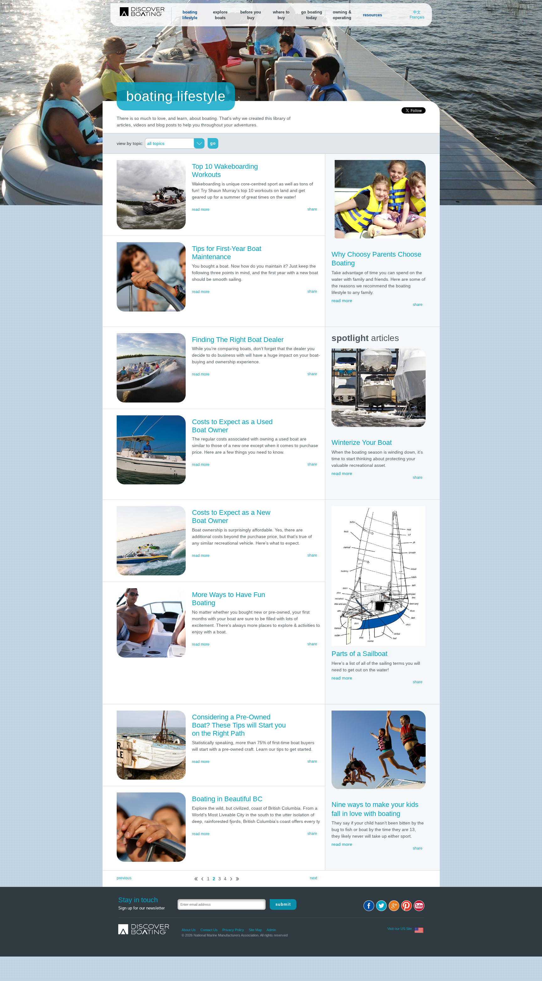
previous (124, 878)
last (237, 879)
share (417, 304)
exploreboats (220, 15)
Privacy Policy (233, 930)
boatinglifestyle (189, 15)
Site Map (255, 930)
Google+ (394, 906)
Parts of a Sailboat (359, 654)
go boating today (311, 15)
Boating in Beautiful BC (227, 799)
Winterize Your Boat (362, 442)
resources (372, 15)
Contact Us (209, 930)
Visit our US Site (399, 928)
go (213, 143)
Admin (271, 930)
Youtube (419, 906)
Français (417, 17)
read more (201, 209)
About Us (189, 930)
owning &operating (342, 15)
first (196, 879)
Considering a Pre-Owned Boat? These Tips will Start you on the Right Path (239, 725)
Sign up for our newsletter (141, 908)
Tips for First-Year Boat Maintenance (226, 253)
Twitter (381, 906)
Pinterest (406, 906)
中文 (417, 12)
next (231, 879)
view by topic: (130, 143)
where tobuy (281, 15)
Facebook (369, 906)
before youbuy (250, 15)
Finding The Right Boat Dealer (238, 340)
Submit (283, 904)
